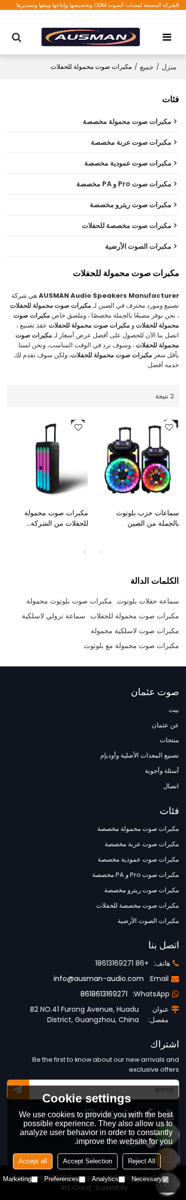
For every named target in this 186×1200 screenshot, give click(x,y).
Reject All (141, 1161)
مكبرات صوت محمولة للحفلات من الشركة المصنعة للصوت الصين (55, 518)
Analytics (105, 1179)
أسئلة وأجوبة (162, 770)
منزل (169, 67)
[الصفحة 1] (84, 552)
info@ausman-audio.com (99, 978)
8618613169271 (103, 994)
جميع (147, 67)
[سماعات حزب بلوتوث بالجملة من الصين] (139, 457)
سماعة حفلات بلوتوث (148, 601)
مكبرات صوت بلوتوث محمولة (69, 601)
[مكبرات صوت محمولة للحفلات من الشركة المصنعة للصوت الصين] (47, 457)
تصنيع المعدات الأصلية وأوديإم (139, 755)
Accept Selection (87, 1161)
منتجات (169, 740)
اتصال (171, 786)
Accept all (32, 1161)
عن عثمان (165, 725)
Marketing (17, 1179)
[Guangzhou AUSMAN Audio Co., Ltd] (91, 37)
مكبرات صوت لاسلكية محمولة (135, 631)
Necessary (146, 1179)
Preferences (61, 1179)
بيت (174, 710)
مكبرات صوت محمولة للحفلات (134, 616)
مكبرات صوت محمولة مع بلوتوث (131, 646)
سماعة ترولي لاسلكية (53, 616)
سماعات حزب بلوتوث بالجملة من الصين (147, 518)
